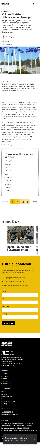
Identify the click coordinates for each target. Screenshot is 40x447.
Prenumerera (5, 399)
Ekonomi (6, 376)
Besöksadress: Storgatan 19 (10, 414)
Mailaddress (6, 306)
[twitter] (17, 201)
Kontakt (4, 391)
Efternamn (5, 299)
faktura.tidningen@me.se (29, 430)
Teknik (5, 378)
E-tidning (4, 404)
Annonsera (4, 394)
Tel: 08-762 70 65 (7, 412)
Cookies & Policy (6, 396)
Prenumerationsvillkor (8, 401)
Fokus (5, 374)
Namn (4, 291)
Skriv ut (35, 201)
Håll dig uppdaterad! (17, 264)
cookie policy (21, 440)
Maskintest (6, 383)
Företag (4, 314)
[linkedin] (22, 201)
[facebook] (12, 201)
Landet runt (7, 381)
